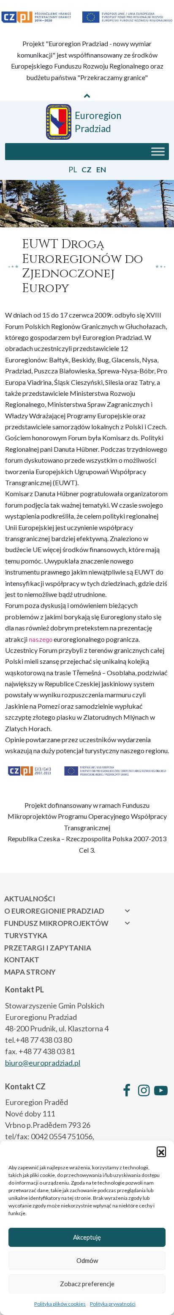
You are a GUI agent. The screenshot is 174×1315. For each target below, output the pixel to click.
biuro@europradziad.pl (42, 1062)
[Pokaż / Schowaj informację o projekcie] (87, 95)
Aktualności (29, 898)
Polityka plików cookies (60, 1304)
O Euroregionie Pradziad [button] (54, 910)
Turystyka (25, 935)
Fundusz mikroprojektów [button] (56, 923)
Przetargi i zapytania (47, 947)
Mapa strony (30, 971)
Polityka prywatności (113, 1304)
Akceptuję (87, 1237)
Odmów (87, 1260)
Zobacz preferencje (87, 1283)
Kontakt (21, 959)
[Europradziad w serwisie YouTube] (160, 1090)
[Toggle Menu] (158, 151)
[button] (161, 1151)
